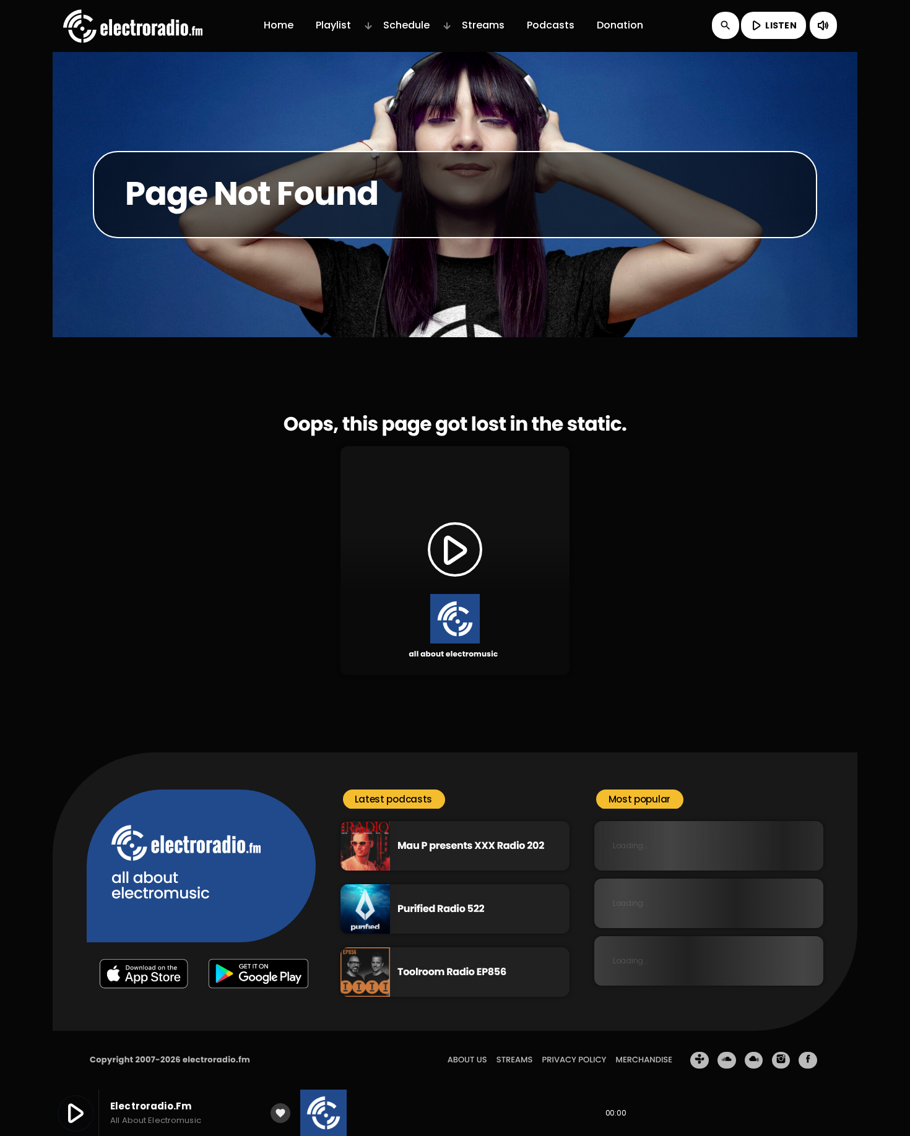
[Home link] (132, 25)
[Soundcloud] (726, 1060)
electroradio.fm (216, 1059)
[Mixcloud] (754, 1060)
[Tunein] (699, 1060)
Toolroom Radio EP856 (451, 972)
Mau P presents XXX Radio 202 (470, 845)
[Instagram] (781, 1060)
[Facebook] (808, 1060)
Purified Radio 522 (440, 908)
